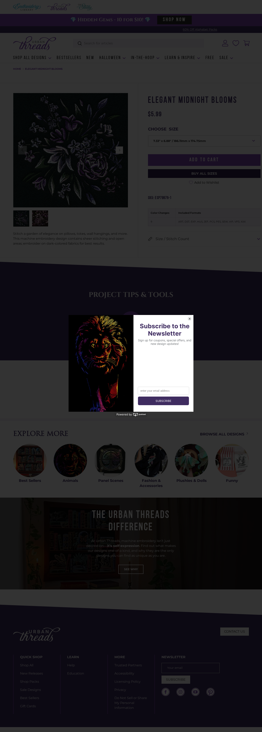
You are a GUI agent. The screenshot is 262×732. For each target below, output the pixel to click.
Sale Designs (30, 690)
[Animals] (70, 460)
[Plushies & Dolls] (191, 460)
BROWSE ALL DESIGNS (222, 434)
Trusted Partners (128, 665)
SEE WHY (131, 569)
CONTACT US (234, 631)
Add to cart (204, 159)
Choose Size (163, 129)
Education (75, 673)
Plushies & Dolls (191, 480)
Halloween (110, 58)
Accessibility (124, 673)
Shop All (26, 665)
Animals (70, 480)
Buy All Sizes (204, 173)
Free (210, 58)
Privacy (120, 690)
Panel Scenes (110, 480)
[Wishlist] (236, 43)
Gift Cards (28, 706)
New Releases (31, 673)
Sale (223, 58)
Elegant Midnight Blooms (44, 69)
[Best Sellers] (30, 460)
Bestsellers (69, 58)
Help (71, 665)
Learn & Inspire (180, 58)
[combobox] (138, 43)
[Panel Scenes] (111, 460)
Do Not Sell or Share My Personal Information (130, 703)
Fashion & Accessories (151, 483)
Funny (232, 480)
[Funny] (232, 460)
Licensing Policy (127, 682)
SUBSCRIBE (176, 679)
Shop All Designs (30, 58)
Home (17, 69)
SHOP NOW (174, 19)
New (90, 58)
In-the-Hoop (143, 58)
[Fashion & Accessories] (151, 460)
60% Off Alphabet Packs (128, 29)
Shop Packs (29, 682)
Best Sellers (30, 480)
